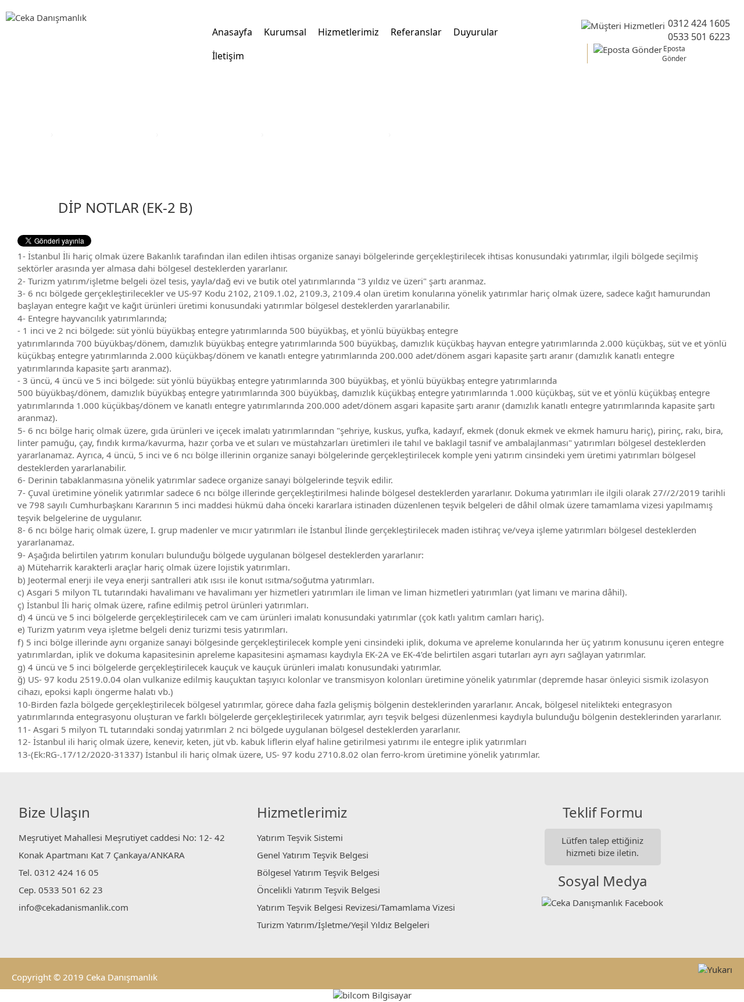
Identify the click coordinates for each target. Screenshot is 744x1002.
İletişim (228, 55)
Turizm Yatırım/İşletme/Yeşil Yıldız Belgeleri (343, 924)
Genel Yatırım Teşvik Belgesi (313, 855)
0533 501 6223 (699, 36)
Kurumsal (285, 32)
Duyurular (475, 32)
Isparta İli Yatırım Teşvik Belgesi (459, 134)
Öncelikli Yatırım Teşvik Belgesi (318, 890)
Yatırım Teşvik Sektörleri (105, 134)
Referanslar (416, 32)
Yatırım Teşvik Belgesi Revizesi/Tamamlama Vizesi (356, 907)
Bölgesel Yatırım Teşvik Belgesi (318, 872)
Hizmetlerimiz (348, 32)
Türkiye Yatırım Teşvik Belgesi (327, 134)
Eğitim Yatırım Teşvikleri (211, 134)
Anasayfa (232, 32)
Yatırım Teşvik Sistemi (300, 837)
